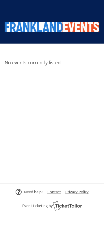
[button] (54, 191)
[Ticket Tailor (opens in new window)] (67, 205)
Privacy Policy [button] (77, 191)
